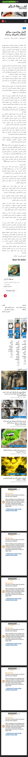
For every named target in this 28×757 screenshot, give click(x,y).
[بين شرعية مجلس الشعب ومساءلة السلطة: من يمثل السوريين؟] (14, 438)
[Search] (5, 21)
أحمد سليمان (24, 334)
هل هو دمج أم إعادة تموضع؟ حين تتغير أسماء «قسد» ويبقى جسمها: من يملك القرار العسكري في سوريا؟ (14, 422)
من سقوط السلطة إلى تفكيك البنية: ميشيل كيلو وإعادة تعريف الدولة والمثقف (17, 350)
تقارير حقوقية (16, 388)
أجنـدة (18, 328)
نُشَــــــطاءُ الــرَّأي (17, 6)
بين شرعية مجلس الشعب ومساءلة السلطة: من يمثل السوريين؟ (14, 451)
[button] (25, 21)
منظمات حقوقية (12, 474)
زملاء (24, 28)
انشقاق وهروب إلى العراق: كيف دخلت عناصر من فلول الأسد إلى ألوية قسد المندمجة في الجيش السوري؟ (14, 393)
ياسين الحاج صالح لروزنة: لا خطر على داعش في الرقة (8, 308)
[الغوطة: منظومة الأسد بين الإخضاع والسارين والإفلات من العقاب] (14, 466)
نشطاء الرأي (21, 38)
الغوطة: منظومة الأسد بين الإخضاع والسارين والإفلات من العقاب (14, 479)
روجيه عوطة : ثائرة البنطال (21, 307)
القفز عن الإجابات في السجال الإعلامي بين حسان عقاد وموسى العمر (24, 349)
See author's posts (10, 291)
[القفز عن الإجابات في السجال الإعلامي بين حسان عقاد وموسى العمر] (24, 329)
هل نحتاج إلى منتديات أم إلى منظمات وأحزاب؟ (10, 346)
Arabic (5, 1)
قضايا (18, 336)
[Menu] (25, 21)
